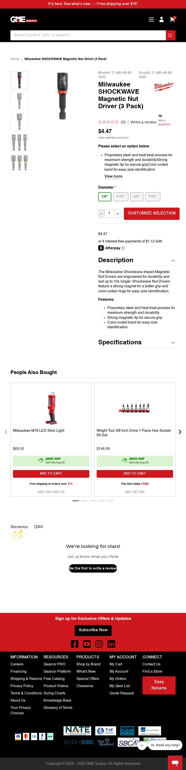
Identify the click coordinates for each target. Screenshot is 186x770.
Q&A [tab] (38, 526)
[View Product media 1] (19, 80)
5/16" (120, 197)
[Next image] (19, 175)
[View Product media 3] (19, 122)
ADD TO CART (51, 473)
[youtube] (87, 644)
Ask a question (164, 122)
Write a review (143, 122)
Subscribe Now (93, 630)
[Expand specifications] (173, 343)
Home (14, 59)
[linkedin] (111, 644)
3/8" (136, 197)
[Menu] (151, 19)
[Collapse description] (173, 260)
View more (113, 177)
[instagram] (99, 644)
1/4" (104, 197)
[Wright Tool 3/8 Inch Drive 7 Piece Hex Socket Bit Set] (134, 407)
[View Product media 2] (19, 101)
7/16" (152, 197)
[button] (136, 260)
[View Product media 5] (19, 163)
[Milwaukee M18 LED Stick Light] (51, 407)
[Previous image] (47, 96)
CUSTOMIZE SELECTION (152, 213)
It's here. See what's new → (71, 4)
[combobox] (93, 35)
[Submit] (171, 35)
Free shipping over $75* (118, 4)
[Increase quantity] (118, 214)
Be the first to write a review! (93, 568)
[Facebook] (74, 644)
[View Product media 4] (19, 143)
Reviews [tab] (19, 526)
